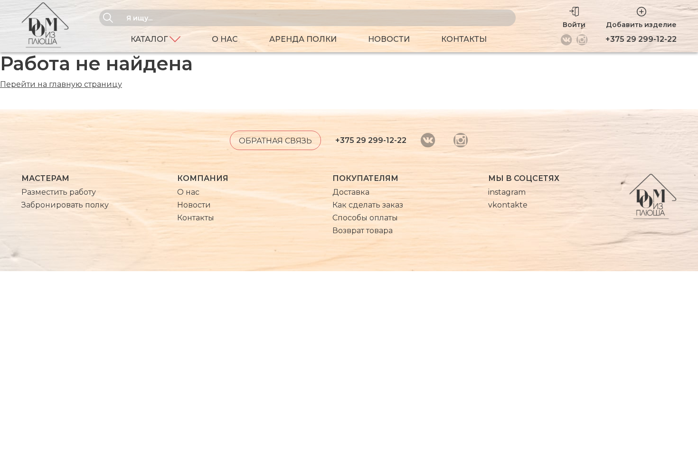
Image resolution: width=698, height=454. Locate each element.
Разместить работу (58, 192)
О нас (225, 39)
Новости (389, 39)
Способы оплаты (365, 217)
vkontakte (508, 204)
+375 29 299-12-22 (641, 39)
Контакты (464, 39)
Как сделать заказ (367, 204)
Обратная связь (275, 140)
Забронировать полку (65, 204)
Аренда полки (303, 39)
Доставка (350, 192)
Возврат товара (362, 230)
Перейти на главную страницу (61, 84)
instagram (507, 192)
